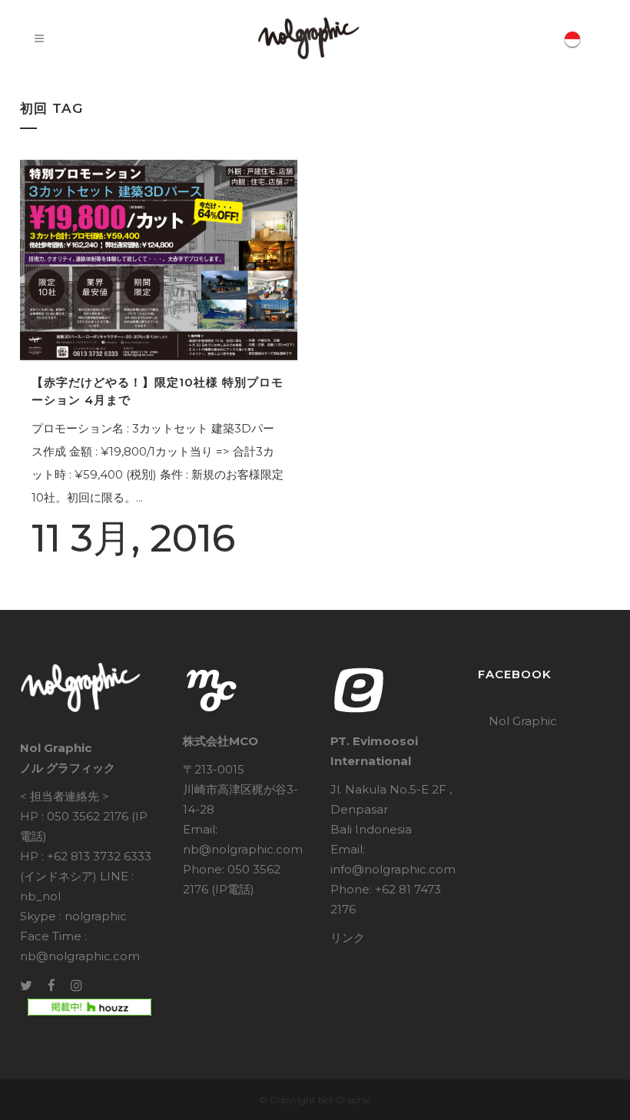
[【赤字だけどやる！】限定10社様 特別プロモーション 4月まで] (158, 260)
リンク (347, 937)
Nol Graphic (523, 721)
